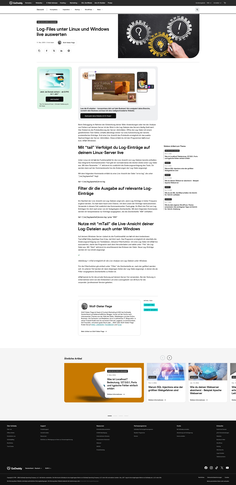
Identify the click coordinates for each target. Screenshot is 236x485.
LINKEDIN (100, 325)
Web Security (220, 449)
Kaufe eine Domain (222, 429)
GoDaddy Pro (149, 305)
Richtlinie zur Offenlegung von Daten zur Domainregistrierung (56, 439)
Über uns (9, 429)
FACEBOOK (109, 325)
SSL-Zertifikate (86, 3)
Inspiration (66, 9)
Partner (136, 436)
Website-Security (151, 310)
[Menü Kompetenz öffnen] (59, 9)
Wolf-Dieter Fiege (69, 42)
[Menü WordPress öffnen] (93, 9)
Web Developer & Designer (48, 22)
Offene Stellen (10, 432)
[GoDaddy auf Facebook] (206, 469)
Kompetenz (54, 9)
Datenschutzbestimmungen (214, 477)
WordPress (88, 9)
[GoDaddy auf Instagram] (211, 469)
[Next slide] (169, 357)
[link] (46, 50)
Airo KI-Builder (100, 3)
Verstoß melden (44, 432)
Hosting (219, 446)
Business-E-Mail (221, 439)
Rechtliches (10, 443)
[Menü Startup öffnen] (81, 9)
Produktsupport (44, 429)
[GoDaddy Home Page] (14, 468)
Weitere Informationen (114, 394)
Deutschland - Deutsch (32, 468)
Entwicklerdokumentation (103, 429)
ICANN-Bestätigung (102, 432)
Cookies (227, 477)
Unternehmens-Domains (103, 436)
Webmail (99, 443)
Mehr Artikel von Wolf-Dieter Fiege (92, 331)
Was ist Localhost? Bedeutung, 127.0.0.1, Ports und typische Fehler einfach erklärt (122, 384)
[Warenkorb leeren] (225, 3)
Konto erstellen (181, 436)
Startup (77, 9)
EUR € (47, 468)
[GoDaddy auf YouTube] (227, 469)
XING (93, 325)
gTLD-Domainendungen (223, 432)
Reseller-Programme (139, 432)
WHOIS (98, 446)
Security (167, 162)
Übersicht (40, 10)
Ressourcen (43, 436)
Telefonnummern (221, 456)
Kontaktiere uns (11, 436)
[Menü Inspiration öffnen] (71, 9)
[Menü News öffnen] (102, 9)
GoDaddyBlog (10, 439)
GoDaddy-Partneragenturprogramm (143, 429)
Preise (110, 3)
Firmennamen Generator (103, 439)
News (99, 9)
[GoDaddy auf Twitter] (222, 469)
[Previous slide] (162, 357)
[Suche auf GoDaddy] (197, 9)
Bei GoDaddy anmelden (183, 429)
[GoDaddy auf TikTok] (216, 469)
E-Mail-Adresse (51, 3)
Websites (219, 436)
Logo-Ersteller (220, 453)
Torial (119, 325)
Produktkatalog (101, 449)
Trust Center (10, 446)
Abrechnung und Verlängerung (185, 432)
